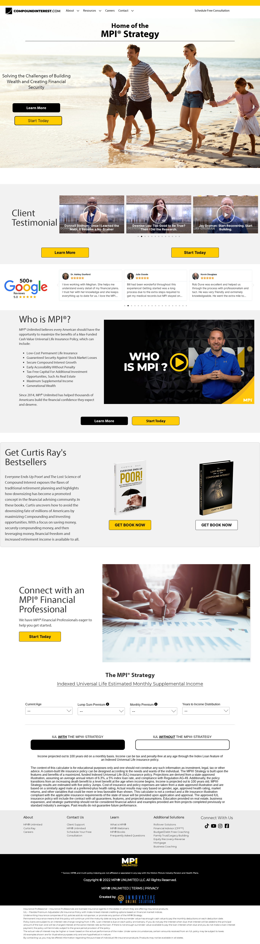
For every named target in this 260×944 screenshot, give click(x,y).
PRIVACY (152, 888)
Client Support (76, 824)
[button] (63, 214)
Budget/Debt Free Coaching (171, 832)
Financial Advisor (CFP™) (169, 828)
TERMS (137, 888)
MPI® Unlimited (32, 824)
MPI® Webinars (119, 828)
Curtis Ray (29, 828)
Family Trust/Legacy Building (171, 835)
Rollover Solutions (165, 824)
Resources (89, 10)
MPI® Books (117, 832)
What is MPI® (118, 824)
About (70, 10)
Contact (123, 10)
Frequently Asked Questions (127, 835)
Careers (110, 10)
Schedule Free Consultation (212, 10)
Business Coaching (165, 846)
